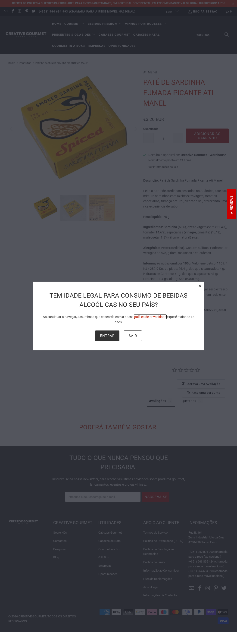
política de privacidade (150, 317)
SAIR (133, 336)
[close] (200, 286)
